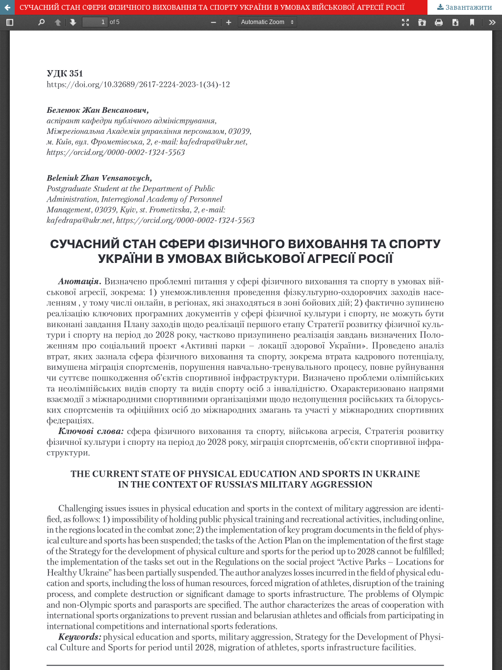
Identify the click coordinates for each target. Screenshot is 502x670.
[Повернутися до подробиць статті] (7, 7)
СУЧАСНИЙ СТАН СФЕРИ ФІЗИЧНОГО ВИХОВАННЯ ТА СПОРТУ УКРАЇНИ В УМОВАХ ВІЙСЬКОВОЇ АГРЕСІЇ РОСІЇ (212, 7)
